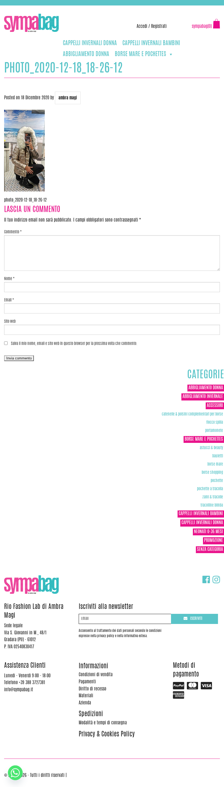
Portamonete (214, 431)
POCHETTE (217, 481)
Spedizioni (91, 714)
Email (9, 300)
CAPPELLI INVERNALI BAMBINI (151, 43)
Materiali (86, 696)
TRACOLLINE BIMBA (212, 505)
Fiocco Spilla (214, 422)
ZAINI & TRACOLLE (212, 497)
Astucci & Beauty (211, 448)
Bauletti (217, 456)
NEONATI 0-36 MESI (208, 532)
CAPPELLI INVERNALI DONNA (90, 43)
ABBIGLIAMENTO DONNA (86, 54)
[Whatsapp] (15, 772)
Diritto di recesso (92, 689)
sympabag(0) (202, 26)
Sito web (10, 322)
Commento (13, 232)
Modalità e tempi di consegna (103, 723)
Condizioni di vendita (96, 675)
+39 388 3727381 (27, 8)
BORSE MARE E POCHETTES (140, 54)
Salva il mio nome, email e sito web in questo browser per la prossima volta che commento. (74, 344)
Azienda (85, 703)
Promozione (213, 540)
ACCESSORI (215, 405)
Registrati (159, 26)
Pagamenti (87, 682)
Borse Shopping (212, 473)
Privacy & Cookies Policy (107, 734)
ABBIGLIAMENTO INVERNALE (202, 396)
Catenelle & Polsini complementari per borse (192, 414)
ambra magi (67, 98)
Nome (9, 279)
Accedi (142, 26)
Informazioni (93, 666)
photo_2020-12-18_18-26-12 (25, 200)
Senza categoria (210, 549)
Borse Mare (215, 464)
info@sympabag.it (76, 8)
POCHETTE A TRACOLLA (210, 489)
